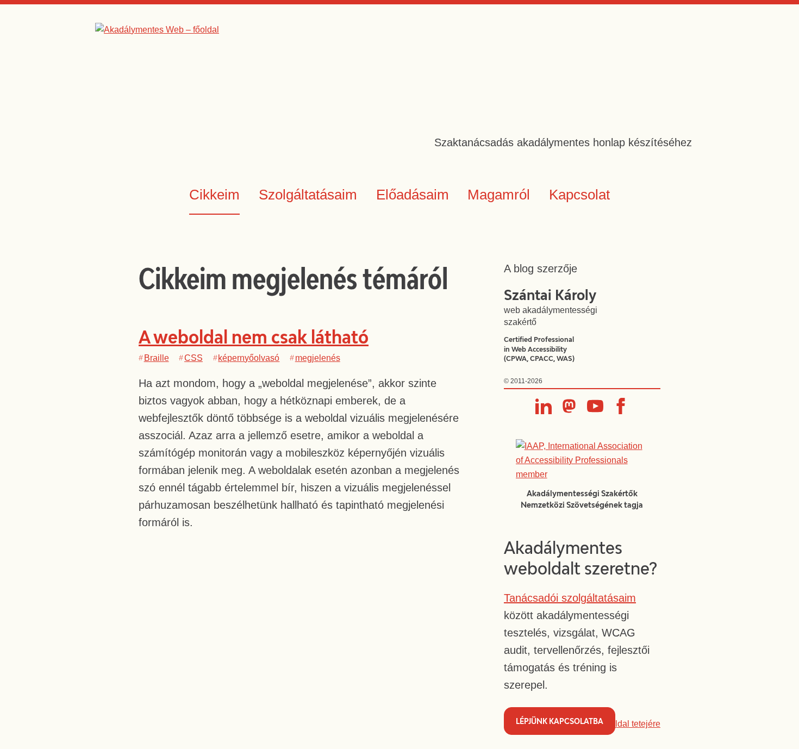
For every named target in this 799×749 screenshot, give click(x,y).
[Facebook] (621, 406)
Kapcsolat (579, 194)
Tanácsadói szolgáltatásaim (570, 598)
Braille (156, 358)
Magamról (498, 194)
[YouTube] (595, 406)
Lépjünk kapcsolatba (559, 721)
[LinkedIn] (543, 406)
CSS (193, 358)
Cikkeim (214, 194)
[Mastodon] (569, 406)
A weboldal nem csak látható (254, 336)
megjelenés (317, 358)
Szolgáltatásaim (308, 194)
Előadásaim (412, 194)
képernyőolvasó (248, 358)
